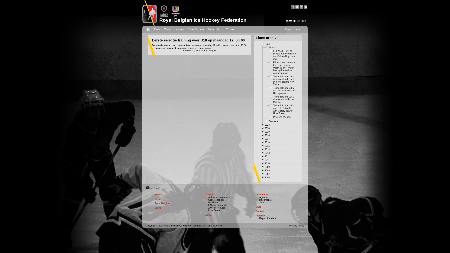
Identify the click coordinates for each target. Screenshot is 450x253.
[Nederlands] (290, 21)
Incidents (213, 202)
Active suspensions (219, 197)
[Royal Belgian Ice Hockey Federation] (149, 13)
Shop (210, 29)
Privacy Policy (296, 225)
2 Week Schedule (217, 205)
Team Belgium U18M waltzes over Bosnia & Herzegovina (284, 91)
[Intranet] (305, 7)
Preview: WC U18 (282, 117)
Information (262, 194)
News (157, 29)
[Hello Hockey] (163, 16)
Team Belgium (196, 29)
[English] (287, 21)
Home (158, 194)
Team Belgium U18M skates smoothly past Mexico (284, 99)
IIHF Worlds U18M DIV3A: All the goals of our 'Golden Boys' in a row (284, 55)
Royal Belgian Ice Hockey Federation (202, 20)
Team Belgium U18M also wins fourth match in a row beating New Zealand (284, 80)
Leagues (179, 29)
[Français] (294, 21)
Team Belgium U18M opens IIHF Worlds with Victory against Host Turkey (283, 109)
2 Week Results (216, 207)
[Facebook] (293, 7)
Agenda (263, 197)
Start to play (293, 29)
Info (219, 29)
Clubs (167, 29)
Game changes (216, 200)
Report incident (267, 218)
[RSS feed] (301, 7)
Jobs (262, 202)
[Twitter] (297, 7)
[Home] (148, 29)
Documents (265, 200)
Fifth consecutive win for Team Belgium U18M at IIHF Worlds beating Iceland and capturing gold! (284, 67)
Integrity (260, 215)
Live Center (214, 210)
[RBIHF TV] (175, 16)
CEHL (208, 214)
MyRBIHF (302, 21)
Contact (231, 29)
